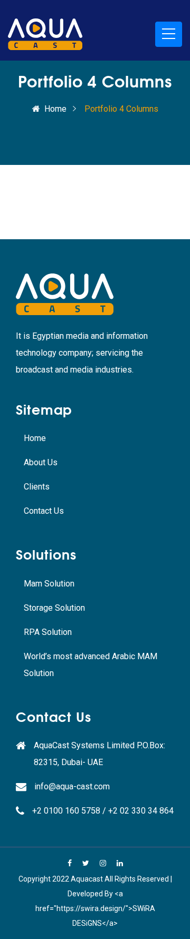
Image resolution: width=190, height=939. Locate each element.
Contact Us (44, 511)
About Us (41, 462)
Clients (37, 487)
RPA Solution (48, 632)
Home (55, 109)
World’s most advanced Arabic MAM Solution (90, 664)
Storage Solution (54, 608)
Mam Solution (49, 584)
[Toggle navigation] (168, 34)
